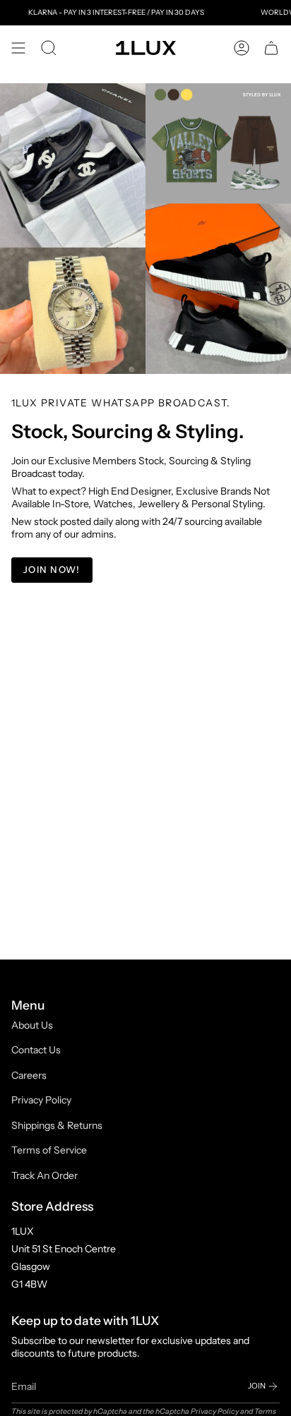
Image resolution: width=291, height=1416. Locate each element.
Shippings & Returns (56, 1125)
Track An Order (44, 1175)
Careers (29, 1075)
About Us (32, 1025)
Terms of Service (49, 1150)
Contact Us (36, 1049)
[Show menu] (18, 48)
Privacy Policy (41, 1100)
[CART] (271, 48)
